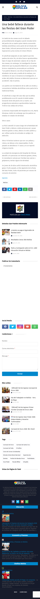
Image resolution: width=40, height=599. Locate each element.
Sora (13, 595)
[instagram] (20, 327)
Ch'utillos (19, 448)
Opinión (5, 178)
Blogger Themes (30, 595)
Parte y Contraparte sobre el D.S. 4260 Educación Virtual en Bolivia (24, 249)
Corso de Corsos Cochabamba (11, 451)
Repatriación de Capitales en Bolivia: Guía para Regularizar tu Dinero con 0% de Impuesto (17, 552)
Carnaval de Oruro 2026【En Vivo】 (23, 429)
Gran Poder (6, 462)
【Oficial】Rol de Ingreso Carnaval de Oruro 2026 (24, 389)
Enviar (20, 374)
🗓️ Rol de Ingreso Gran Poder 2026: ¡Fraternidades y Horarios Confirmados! (23, 419)
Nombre (4, 341)
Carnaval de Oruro (8, 445)
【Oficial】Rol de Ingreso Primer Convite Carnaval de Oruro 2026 (22, 408)
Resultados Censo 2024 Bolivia (21, 240)
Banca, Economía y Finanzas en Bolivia (14, 542)
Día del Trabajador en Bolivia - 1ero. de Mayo (23, 399)
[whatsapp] (35, 327)
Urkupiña (25, 462)
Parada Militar (16, 462)
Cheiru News (8, 32)
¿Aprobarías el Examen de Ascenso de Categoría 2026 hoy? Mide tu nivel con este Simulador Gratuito (19, 524)
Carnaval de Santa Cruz (23, 445)
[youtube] (24, 2)
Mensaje (5, 356)
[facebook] (16, 2)
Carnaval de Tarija (8, 448)
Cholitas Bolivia (7, 570)
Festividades (30, 458)
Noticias (10, 17)
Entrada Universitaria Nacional (12, 455)
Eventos (5, 458)
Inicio (5, 17)
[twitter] (20, 2)
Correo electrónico (8, 348)
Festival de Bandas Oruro (17, 458)
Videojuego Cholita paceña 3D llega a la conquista (18, 580)
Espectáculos (27, 455)
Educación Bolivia (8, 513)
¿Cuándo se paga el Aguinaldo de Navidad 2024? (22, 231)
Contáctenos (23, 592)
